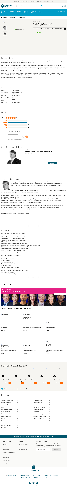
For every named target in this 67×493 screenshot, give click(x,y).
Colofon (34, 475)
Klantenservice (7, 441)
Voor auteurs (6, 457)
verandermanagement (39, 418)
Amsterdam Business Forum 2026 (13, 291)
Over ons (5, 444)
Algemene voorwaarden (24, 475)
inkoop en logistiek (5, 411)
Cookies (46, 475)
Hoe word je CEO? (5, 327)
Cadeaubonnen (23, 449)
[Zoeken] (41, 6)
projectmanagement (38, 409)
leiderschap (4, 420)
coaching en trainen (6, 402)
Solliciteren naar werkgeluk (29, 350)
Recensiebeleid (6, 460)
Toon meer (33, 225)
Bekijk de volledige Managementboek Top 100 (15, 389)
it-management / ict (6, 416)
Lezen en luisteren (7, 455)
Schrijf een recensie (14, 131)
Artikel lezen (51, 163)
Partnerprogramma (7, 463)
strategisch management (40, 416)
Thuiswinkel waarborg (12, 475)
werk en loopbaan (38, 420)
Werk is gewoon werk (50, 327)
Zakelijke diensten (23, 444)
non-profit (3, 427)
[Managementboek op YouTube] (33, 483)
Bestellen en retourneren (9, 452)
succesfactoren (15, 92)
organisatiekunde (38, 400)
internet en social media (7, 414)
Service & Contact (37, 477)
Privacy (39, 475)
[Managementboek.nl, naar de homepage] (7, 7)
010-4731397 (63, 11)
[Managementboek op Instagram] (37, 483)
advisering (3, 398)
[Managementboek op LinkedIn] (30, 483)
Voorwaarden (6, 449)
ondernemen (37, 398)
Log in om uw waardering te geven (15, 139)
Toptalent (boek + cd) (22, 17)
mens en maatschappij (6, 425)
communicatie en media (7, 405)
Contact (4, 447)
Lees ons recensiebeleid (13, 134)
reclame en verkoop (38, 414)
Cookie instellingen (54, 475)
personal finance (38, 402)
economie (3, 407)
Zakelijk (21, 441)
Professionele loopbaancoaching (8, 350)
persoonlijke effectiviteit (39, 407)
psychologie (36, 411)
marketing (3, 423)
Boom (13, 99)
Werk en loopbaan (12, 17)
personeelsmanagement (39, 405)
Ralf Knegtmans (36, 21)
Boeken (5, 17)
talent (20, 92)
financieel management (7, 409)
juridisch (3, 418)
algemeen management (7, 400)
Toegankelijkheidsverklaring (25, 477)
